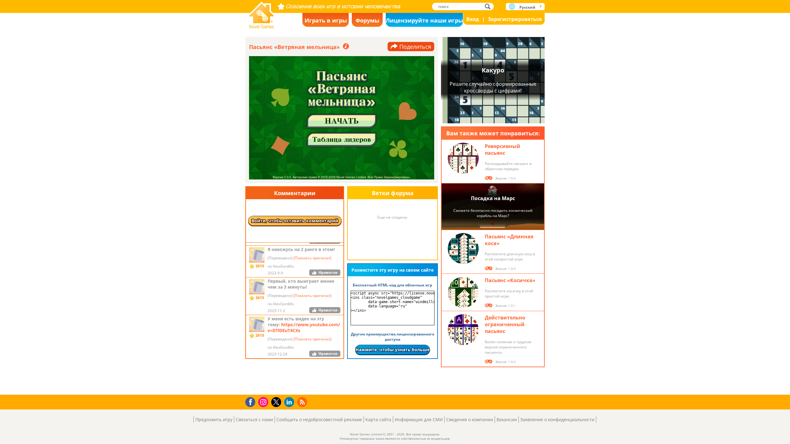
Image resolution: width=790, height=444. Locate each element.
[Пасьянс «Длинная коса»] (463, 248)
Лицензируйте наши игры (424, 20)
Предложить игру (213, 419)
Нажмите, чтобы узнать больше (393, 349)
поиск (489, 6)
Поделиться (415, 46)
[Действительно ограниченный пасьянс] (463, 329)
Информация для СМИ (419, 419)
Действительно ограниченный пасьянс (505, 324)
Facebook (252, 401)
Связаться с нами (254, 419)
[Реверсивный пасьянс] (463, 158)
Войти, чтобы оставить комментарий (295, 221)
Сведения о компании (469, 419)
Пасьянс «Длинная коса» (509, 240)
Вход (472, 19)
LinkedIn (290, 402)
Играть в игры (326, 20)
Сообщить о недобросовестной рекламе (319, 419)
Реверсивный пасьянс (502, 149)
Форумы (367, 20)
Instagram (264, 401)
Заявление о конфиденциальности (557, 419)
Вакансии (507, 419)
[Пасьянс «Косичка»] (463, 292)
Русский (527, 7)
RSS (303, 402)
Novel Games (261, 13)
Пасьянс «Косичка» (510, 280)
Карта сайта (378, 419)
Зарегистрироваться (515, 19)
